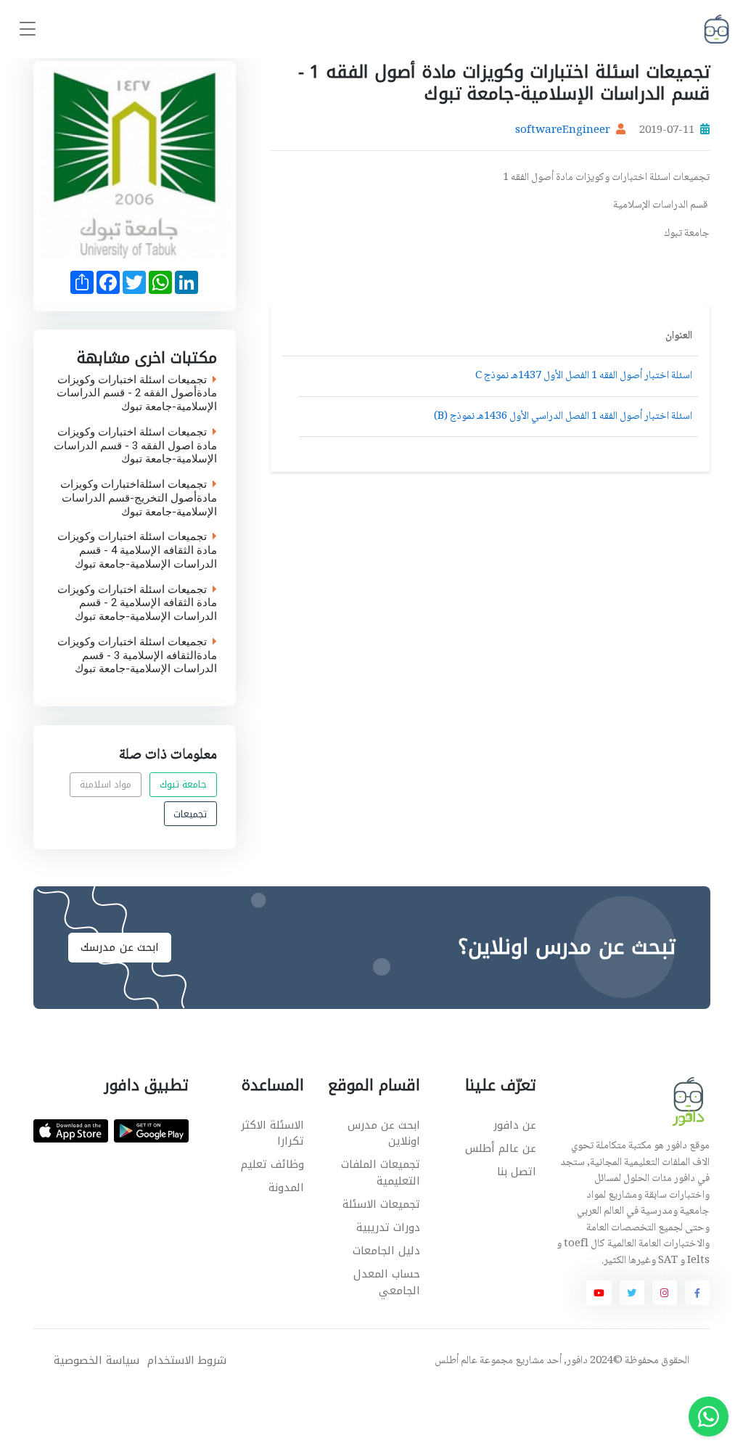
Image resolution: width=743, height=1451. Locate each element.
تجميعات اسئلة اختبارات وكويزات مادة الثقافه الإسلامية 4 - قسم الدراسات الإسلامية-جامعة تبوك (137, 551)
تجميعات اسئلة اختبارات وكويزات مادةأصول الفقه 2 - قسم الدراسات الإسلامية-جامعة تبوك (137, 393)
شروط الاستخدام (186, 1360)
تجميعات (190, 813)
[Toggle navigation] (28, 29)
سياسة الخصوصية (96, 1360)
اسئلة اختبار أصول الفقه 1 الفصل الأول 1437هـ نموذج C (583, 376)
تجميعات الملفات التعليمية (380, 1172)
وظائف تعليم (272, 1164)
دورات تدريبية (388, 1227)
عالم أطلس (456, 1361)
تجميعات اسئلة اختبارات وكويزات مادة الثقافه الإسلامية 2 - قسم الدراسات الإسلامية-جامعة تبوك (137, 603)
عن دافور (514, 1125)
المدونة (286, 1187)
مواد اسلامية (106, 784)
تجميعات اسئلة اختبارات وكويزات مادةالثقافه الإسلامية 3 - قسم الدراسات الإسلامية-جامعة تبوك (137, 655)
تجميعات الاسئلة (381, 1204)
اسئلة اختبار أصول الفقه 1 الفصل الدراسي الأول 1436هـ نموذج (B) (563, 416)
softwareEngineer (562, 130)
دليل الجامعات (386, 1250)
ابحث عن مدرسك (120, 947)
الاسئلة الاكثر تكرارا (272, 1133)
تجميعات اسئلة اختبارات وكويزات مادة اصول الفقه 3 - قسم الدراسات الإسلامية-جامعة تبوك (135, 445)
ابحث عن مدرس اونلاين (384, 1133)
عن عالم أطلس (500, 1148)
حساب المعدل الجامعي (386, 1282)
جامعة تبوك (184, 784)
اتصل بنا (516, 1171)
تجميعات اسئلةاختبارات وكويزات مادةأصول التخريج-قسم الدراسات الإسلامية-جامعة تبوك (138, 498)
